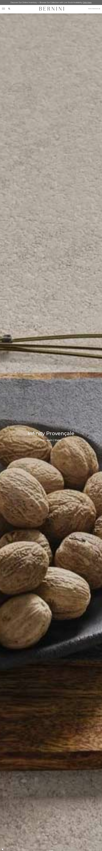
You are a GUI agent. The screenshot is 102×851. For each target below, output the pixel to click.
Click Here (87, 2)
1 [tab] (2, 849)
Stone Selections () (94, 8)
